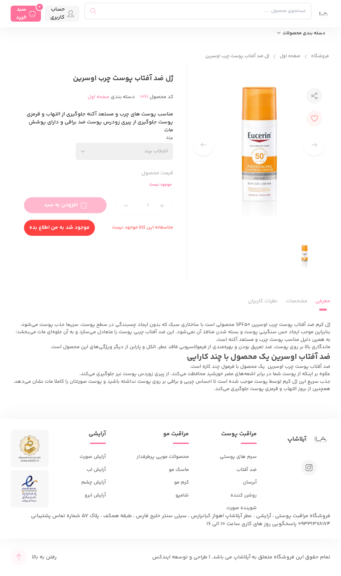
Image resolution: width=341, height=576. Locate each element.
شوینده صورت (241, 508)
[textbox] (156, 151)
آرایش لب (96, 470)
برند (169, 137)
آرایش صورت (93, 457)
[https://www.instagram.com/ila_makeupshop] (309, 468)
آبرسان (250, 482)
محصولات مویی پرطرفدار (163, 457)
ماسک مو (179, 470)
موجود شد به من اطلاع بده (59, 227)
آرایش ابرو (95, 495)
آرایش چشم (93, 482)
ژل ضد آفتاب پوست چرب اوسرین (237, 56)
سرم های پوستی (238, 457)
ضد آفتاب (246, 470)
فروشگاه (320, 56)
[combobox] (124, 151)
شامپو (182, 495)
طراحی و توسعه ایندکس (179, 557)
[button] (203, 145)
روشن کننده (243, 495)
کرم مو (181, 482)
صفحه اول (290, 56)
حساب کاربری (57, 14)
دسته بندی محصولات (303, 33)
